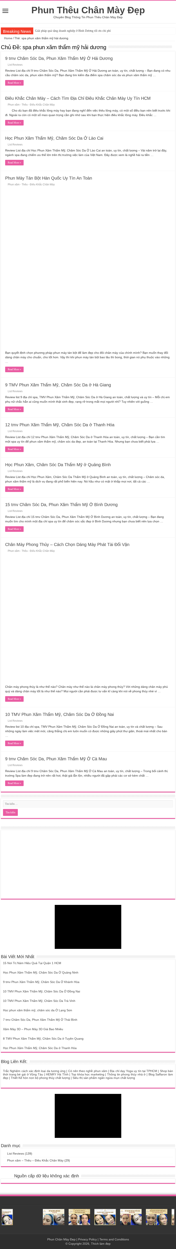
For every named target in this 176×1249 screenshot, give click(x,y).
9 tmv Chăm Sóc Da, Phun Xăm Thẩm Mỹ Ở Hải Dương (59, 58)
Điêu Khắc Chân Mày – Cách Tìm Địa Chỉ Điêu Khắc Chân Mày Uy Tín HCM (78, 98)
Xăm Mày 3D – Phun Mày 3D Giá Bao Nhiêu (33, 1029)
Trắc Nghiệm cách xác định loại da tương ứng (34, 1071)
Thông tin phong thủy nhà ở (126, 1074)
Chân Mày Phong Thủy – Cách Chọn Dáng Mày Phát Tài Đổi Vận (67, 544)
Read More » (14, 82)
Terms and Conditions (114, 1239)
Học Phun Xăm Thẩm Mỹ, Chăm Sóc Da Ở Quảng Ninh (40, 972)
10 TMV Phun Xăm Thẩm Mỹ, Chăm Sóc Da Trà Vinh (39, 1001)
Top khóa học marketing (87, 1074)
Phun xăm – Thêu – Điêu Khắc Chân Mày (35, 1160)
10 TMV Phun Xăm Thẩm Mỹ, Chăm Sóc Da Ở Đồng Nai (59, 714)
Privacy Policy (87, 1239)
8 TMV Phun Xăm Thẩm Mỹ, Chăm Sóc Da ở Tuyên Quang (43, 1038)
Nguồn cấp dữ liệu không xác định (46, 1175)
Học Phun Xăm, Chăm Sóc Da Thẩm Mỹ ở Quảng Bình (58, 464)
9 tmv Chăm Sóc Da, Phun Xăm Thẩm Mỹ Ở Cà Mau (56, 758)
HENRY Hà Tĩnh (57, 1074)
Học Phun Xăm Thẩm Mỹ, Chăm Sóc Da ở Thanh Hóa (40, 1048)
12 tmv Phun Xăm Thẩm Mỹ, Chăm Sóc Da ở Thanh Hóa (59, 424)
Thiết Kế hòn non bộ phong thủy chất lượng (40, 1078)
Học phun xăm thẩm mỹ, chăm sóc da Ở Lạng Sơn (37, 1010)
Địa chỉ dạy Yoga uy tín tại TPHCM (133, 1071)
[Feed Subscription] (174, 47)
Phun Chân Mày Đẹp (61, 1239)
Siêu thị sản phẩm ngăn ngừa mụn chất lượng (104, 1078)
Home (7, 38)
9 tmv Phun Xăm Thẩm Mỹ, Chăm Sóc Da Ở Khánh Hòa (41, 982)
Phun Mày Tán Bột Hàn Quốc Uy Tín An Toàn (48, 178)
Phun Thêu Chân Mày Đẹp (88, 10)
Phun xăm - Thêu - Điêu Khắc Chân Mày (31, 104)
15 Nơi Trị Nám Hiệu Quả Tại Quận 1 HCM (32, 963)
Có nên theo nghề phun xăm (87, 1071)
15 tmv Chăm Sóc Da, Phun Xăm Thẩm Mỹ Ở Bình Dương (61, 504)
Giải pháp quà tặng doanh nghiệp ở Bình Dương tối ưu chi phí (73, 30)
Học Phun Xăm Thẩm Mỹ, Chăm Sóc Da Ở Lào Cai (54, 138)
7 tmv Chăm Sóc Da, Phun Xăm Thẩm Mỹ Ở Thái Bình (40, 1019)
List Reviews (15, 64)
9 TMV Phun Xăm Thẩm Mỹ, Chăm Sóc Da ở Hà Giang (58, 385)
